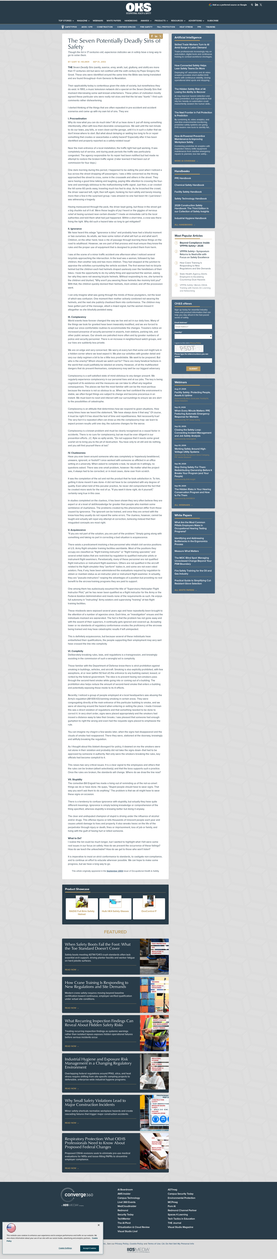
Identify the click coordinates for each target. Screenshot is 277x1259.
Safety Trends (159, 1028)
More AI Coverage (185, 161)
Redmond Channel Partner (182, 1210)
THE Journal (174, 1222)
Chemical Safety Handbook (189, 185)
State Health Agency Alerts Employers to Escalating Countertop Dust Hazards (193, 276)
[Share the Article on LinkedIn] (155, 36)
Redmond (123, 1210)
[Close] (99, 1225)
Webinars (98, 20)
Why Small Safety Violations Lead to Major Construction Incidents (95, 1102)
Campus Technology (129, 1198)
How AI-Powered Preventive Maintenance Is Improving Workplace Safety (190, 139)
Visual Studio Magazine (180, 1227)
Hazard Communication (158, 1112)
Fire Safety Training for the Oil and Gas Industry (193, 572)
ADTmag (172, 1189)
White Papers (114, 20)
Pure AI (172, 1206)
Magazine (82, 20)
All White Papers (184, 590)
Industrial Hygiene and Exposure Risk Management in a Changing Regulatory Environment (98, 1063)
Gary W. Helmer (80, 62)
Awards (145, 20)
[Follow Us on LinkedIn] (256, 4)
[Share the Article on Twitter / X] (160, 36)
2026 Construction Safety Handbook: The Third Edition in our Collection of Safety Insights (192, 208)
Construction (105, 27)
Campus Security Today (180, 1193)
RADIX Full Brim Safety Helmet (81, 913)
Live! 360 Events (126, 1202)
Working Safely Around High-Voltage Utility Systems (190, 450)
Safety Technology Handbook (191, 198)
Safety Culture (159, 1020)
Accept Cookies (89, 1248)
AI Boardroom (125, 1189)
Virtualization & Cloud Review (134, 1227)
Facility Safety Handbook (188, 191)
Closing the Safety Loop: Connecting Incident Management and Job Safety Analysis (193, 432)
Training (210, 27)
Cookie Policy (136, 1243)
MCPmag (173, 1202)
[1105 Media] (72, 1205)
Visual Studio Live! (127, 1231)
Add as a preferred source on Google (230, 5)
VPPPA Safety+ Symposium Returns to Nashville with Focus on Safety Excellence (194, 254)
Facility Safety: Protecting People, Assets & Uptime (192, 394)
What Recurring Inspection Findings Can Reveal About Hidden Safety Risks (99, 1023)
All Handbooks (183, 224)
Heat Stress (186, 27)
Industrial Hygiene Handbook (190, 218)
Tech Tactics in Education (181, 1218)
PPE (199, 27)
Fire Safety (146, 27)
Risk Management (160, 1024)
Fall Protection (166, 27)
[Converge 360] (77, 1195)
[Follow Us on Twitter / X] (261, 5)
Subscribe (212, 20)
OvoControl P (149, 911)
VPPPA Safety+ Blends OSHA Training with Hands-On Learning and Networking (195, 288)
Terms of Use (154, 1243)
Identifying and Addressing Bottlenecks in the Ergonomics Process (191, 541)
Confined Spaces (126, 27)
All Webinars (182, 505)
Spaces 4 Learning (178, 1214)
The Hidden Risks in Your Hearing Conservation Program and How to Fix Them (193, 492)
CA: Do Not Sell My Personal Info (178, 1243)
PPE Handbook (183, 178)
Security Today (126, 1214)
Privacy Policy (195, 343)
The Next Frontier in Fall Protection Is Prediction (193, 114)
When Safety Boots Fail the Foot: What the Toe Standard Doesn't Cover (98, 946)
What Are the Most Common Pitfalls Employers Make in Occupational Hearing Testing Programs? (191, 527)
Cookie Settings (65, 1248)
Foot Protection (159, 944)
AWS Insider (124, 1193)
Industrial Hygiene (156, 1059)
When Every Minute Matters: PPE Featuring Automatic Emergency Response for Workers (192, 413)
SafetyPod (71, 27)
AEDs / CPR (87, 27)
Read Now (70, 969)
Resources (177, 20)
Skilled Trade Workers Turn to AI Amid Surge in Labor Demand (192, 46)
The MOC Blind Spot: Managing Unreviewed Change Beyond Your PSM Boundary (193, 560)
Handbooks (131, 20)
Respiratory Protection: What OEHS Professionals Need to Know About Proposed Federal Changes (95, 1143)
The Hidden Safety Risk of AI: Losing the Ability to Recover (190, 91)
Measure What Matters (187, 551)
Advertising (195, 20)
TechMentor (124, 1218)
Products (160, 20)
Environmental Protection (181, 1198)
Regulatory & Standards (157, 952)
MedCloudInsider (127, 1206)
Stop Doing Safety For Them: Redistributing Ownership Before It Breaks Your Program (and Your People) (193, 472)
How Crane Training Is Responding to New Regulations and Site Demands (96, 984)
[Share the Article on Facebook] (151, 36)
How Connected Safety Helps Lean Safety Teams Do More (190, 67)
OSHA (154, 992)
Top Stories (65, 20)
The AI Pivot (124, 1222)
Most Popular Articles (189, 236)
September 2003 (115, 871)
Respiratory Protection (157, 1143)
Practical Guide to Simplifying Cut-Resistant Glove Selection (193, 582)
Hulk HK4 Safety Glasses (115, 911)
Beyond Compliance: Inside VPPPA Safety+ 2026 (195, 244)
